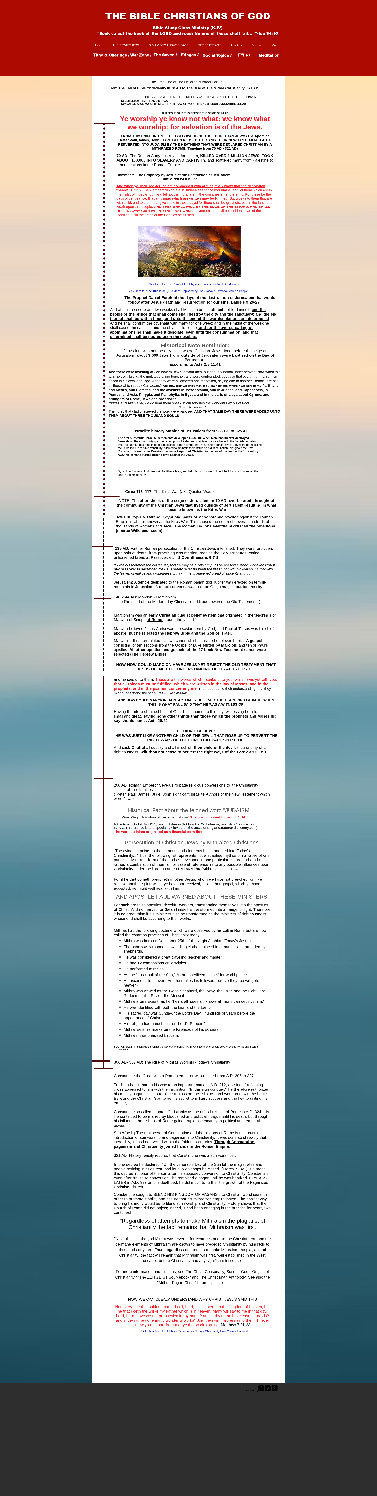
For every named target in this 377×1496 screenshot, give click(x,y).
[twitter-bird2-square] (268, 1388)
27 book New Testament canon (227, 650)
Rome (156, 619)
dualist (183, 615)
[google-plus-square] (275, 1388)
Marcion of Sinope (129, 619)
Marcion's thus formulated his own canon (150, 640)
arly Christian (163, 615)
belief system (203, 615)
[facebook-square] (261, 1388)
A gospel (254, 640)
